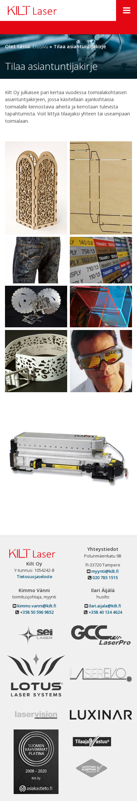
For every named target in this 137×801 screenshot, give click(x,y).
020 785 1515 (104, 577)
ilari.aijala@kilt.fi (104, 606)
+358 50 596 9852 (37, 612)
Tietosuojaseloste (34, 576)
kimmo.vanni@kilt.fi (36, 606)
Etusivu (40, 46)
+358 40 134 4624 (105, 612)
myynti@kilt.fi (104, 571)
